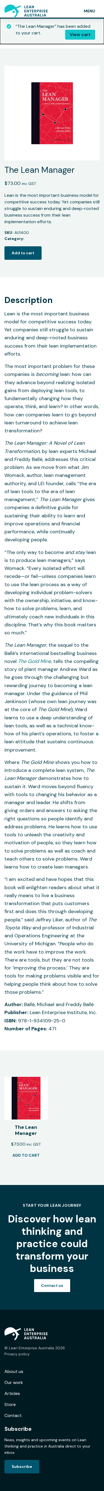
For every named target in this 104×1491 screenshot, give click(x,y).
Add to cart (23, 252)
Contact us (52, 1285)
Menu (89, 11)
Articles (12, 1393)
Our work (13, 1382)
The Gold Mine (34, 661)
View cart (80, 34)
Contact (13, 1415)
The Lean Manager (26, 1130)
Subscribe (22, 1466)
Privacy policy (17, 1353)
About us (13, 1371)
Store (10, 1404)
